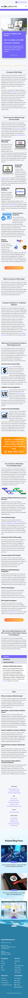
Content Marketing (14, 812)
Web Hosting (14, 825)
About (2, 965)
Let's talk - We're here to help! (14, 267)
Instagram (18, 978)
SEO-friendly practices (13, 611)
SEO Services (14, 798)
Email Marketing (14, 821)
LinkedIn (18, 980)
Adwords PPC (18, 970)
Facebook (18, 982)
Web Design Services (14, 789)
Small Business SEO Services (14, 806)
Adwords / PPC (14, 820)
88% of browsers (14, 91)
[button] (26, 6)
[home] (8, 6)
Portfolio (3, 963)
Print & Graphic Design (14, 823)
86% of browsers (20, 393)
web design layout (20, 135)
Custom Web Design (14, 790)
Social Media (14, 818)
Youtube (18, 984)
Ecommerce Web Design (19, 65)
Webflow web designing (12, 204)
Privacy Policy (4, 980)
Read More (14, 870)
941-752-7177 (22, 2)
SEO (15, 963)
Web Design (17, 961)
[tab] (14, 656)
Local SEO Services (14, 800)
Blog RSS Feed (19, 987)
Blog (2, 967)
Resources (3, 978)
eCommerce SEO (14, 804)
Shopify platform (5, 178)
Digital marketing (6, 65)
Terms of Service (5, 982)
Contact (3, 970)
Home (2, 961)
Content (11, 366)
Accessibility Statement (6, 984)
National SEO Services (14, 802)
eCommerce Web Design (14, 792)
